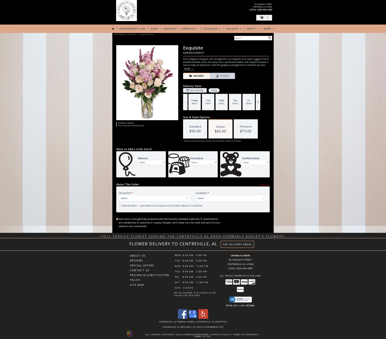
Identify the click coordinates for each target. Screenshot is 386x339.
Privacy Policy (221, 334)
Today (214, 90)
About (251, 28)
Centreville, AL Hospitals (212, 321)
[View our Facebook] (183, 318)
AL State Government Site (208, 327)
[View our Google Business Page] (193, 318)
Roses (155, 28)
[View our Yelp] (203, 318)
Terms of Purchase (245, 334)
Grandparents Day (132, 28)
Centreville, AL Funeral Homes (177, 321)
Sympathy (188, 28)
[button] (264, 18)
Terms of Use (202, 336)
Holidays (232, 28)
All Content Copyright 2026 (163, 334)
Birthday (170, 28)
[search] (269, 38)
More (267, 28)
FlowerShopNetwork (195, 334)
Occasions (210, 28)
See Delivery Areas (237, 244)
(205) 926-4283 (264, 9)
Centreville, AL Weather (176, 327)
